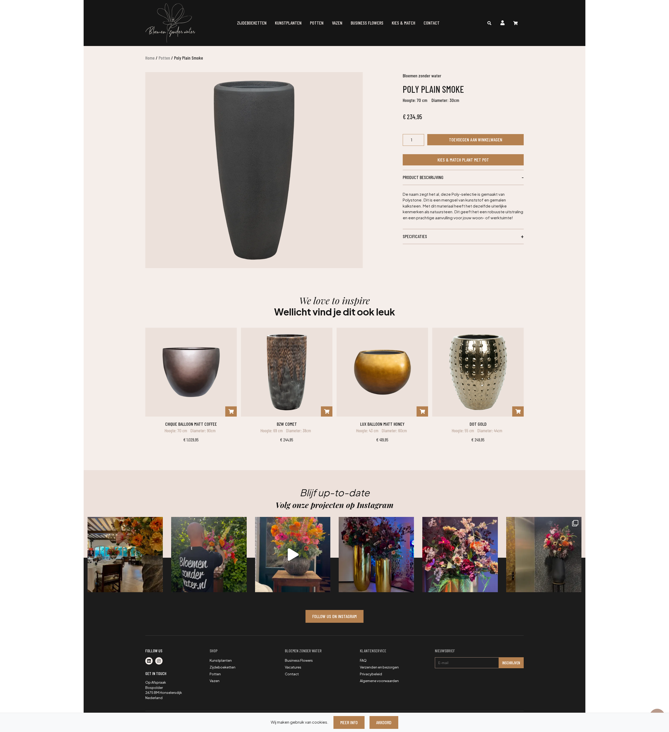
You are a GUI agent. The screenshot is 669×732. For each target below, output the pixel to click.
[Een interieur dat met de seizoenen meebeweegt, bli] (543, 554)
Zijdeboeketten (252, 23)
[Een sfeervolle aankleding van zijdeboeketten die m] (125, 554)
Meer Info (349, 722)
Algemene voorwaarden (379, 681)
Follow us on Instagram (334, 616)
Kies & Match (403, 23)
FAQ (363, 660)
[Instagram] (160, 661)
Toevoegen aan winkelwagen (475, 139)
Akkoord (383, 722)
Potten (317, 23)
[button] (463, 177)
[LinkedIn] (150, 661)
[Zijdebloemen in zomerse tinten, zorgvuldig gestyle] (208, 554)
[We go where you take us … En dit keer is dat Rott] (292, 554)
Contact (432, 23)
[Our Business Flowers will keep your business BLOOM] (376, 554)
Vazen (337, 23)
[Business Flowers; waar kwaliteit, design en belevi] (460, 554)
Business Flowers (367, 23)
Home (150, 58)
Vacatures (293, 667)
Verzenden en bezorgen (379, 667)
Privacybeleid (371, 674)
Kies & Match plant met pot (463, 160)
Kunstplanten (288, 23)
